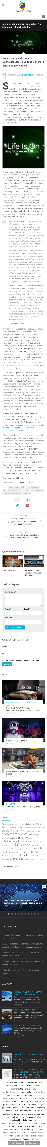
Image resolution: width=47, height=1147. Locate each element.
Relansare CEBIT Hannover (16, 741)
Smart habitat (14, 856)
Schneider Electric (37, 490)
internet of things (34, 842)
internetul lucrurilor (33, 487)
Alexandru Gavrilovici (26, 75)
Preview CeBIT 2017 (10, 570)
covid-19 (41, 827)
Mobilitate (10, 703)
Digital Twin (17, 831)
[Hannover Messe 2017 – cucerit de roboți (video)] (23, 760)
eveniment (9, 834)
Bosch (32, 824)
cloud (16, 828)
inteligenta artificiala (14, 841)
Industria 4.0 (6, 838)
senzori (20, 852)
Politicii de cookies (27, 1120)
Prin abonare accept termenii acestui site (21, 661)
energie (37, 831)
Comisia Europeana (24, 828)
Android (6, 824)
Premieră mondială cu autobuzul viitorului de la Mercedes (32, 572)
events (23, 834)
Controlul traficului (22, 992)
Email (27, 609)
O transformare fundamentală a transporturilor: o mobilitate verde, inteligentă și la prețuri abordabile (27, 999)
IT (21, 845)
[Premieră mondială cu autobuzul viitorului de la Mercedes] (34, 561)
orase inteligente (18, 849)
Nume (8, 609)
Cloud (24, 1025)
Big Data (17, 1025)
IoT (4, 490)
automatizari (15, 824)
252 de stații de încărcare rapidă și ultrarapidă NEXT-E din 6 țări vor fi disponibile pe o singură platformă (27, 1077)
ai (3, 823)
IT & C (25, 845)
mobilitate (7, 848)
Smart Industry (22, 27)
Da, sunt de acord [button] (16, 1143)
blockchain (25, 824)
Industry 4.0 (24, 837)
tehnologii (27, 859)
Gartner (30, 835)
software (9, 859)
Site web (8, 618)
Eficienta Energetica (28, 831)
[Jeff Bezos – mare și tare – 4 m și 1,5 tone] (23, 793)
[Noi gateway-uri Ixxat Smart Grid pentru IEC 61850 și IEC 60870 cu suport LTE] (7, 1058)
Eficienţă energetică (22, 1054)
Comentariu (10, 592)
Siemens (27, 852)
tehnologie (18, 859)
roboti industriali (9, 852)
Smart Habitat (29, 994)
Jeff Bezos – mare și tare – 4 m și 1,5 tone (23, 807)
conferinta (34, 828)
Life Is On (36, 473)
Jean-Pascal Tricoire (14, 490)
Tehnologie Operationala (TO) (20, 493)
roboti (38, 848)
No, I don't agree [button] (32, 1143)
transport (39, 859)
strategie (6, 493)
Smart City (18, 994)
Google (36, 835)
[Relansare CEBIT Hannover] (23, 730)
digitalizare (7, 830)
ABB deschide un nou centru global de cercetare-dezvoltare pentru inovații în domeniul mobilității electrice (29, 1015)
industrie (13, 838)
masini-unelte (33, 845)
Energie (6, 24)
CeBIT (12, 828)
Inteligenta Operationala (16, 487)
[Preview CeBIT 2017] (13, 561)
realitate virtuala (29, 849)
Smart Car (20, 703)
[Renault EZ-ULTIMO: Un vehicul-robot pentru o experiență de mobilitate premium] (23, 692)
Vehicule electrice (30, 1010)
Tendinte (33, 859)
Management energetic (24, 24)
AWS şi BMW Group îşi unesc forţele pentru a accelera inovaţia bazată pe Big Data (28, 1030)
